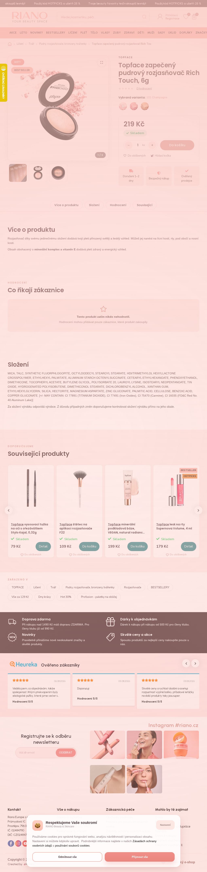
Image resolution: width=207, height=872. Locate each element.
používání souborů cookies (72, 845)
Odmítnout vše (67, 856)
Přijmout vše (140, 856)
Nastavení (165, 825)
